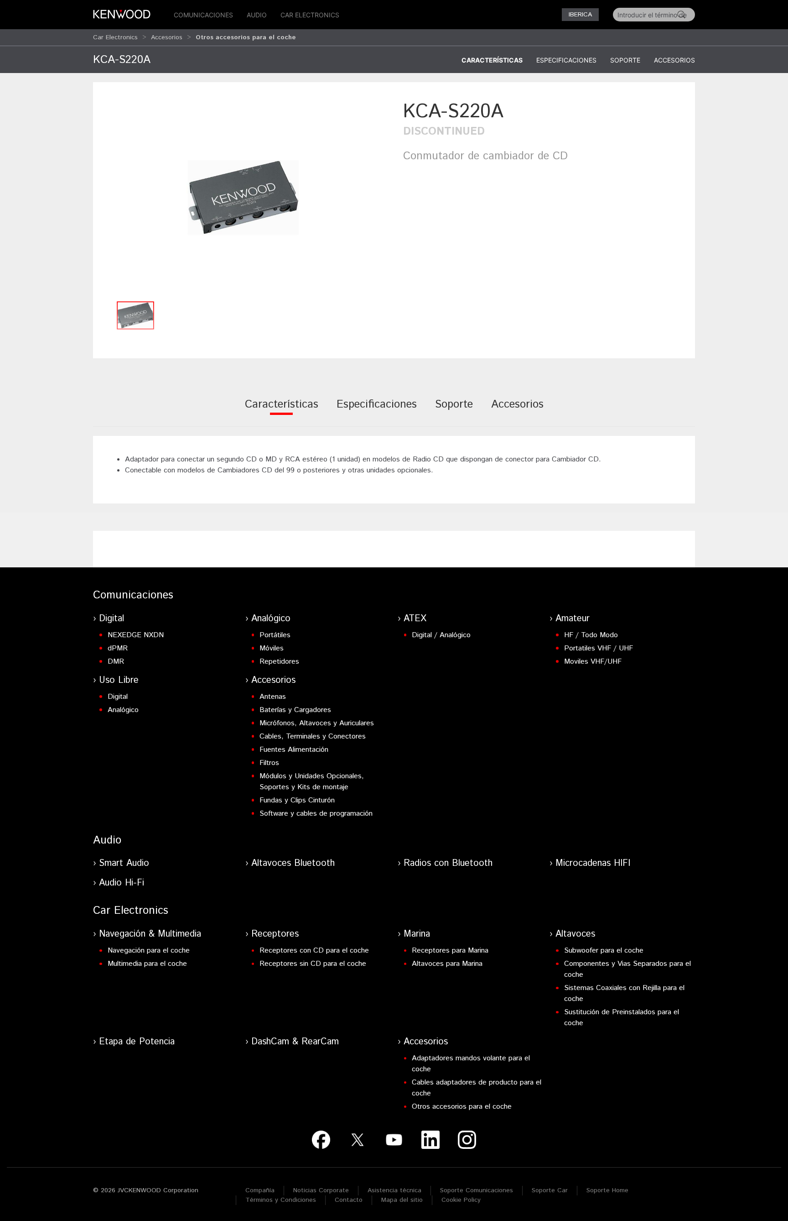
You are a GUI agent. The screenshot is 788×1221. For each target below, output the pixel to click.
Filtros (269, 763)
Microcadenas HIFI (592, 863)
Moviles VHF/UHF (593, 661)
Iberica (580, 14)
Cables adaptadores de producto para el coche (476, 1088)
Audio (257, 15)
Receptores (275, 934)
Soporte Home (607, 1190)
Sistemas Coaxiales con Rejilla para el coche (624, 993)
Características (492, 60)
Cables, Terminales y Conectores (312, 736)
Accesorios (166, 37)
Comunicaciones (203, 15)
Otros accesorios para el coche (462, 1106)
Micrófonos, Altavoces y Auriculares (316, 723)
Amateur (572, 618)
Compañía (260, 1190)
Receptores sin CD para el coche (312, 964)
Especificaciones (566, 60)
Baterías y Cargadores (295, 710)
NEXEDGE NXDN (136, 635)
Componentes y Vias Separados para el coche (627, 969)
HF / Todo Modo (591, 635)
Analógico (270, 618)
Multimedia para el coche (147, 964)
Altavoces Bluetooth (293, 863)
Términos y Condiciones (280, 1200)
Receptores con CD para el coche (314, 950)
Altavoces (575, 934)
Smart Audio (124, 863)
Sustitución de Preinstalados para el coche (621, 1017)
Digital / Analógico (441, 635)
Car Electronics (309, 15)
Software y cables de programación (316, 813)
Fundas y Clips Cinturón (297, 800)
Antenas (272, 697)
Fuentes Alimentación (293, 749)
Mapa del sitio (402, 1200)
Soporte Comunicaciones (476, 1190)
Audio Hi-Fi (121, 883)
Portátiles (274, 635)
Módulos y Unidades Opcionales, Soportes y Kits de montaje (311, 781)
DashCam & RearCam (295, 1041)
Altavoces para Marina (447, 964)
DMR (116, 661)
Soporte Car (550, 1190)
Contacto (349, 1200)
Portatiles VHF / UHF (598, 648)
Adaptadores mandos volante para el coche (471, 1063)
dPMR (118, 648)
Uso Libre (119, 680)
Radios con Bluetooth (448, 863)
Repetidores (279, 661)
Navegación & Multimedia (150, 934)
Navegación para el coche (149, 950)
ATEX (415, 618)
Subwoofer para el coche (603, 950)
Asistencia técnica (394, 1190)
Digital (111, 618)
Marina (417, 934)
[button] (243, 197)
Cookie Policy (461, 1200)
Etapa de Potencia (137, 1041)
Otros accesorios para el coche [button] (246, 37)
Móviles (271, 648)
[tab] (281, 410)
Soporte (625, 60)
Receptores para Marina (450, 950)
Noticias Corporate (321, 1190)
